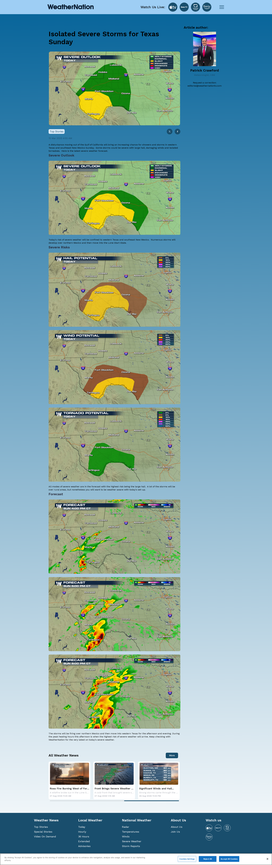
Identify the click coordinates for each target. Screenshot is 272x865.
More (172, 755)
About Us (176, 826)
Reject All (207, 859)
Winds (125, 836)
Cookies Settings (187, 859)
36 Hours (83, 836)
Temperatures (130, 831)
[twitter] (169, 132)
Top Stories (41, 826)
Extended (84, 841)
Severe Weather (131, 841)
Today (81, 826)
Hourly (82, 831)
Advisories (84, 846)
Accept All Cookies (229, 859)
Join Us (175, 831)
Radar (125, 826)
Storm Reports (131, 846)
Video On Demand (45, 836)
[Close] (267, 859)
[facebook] (177, 132)
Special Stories (43, 831)
